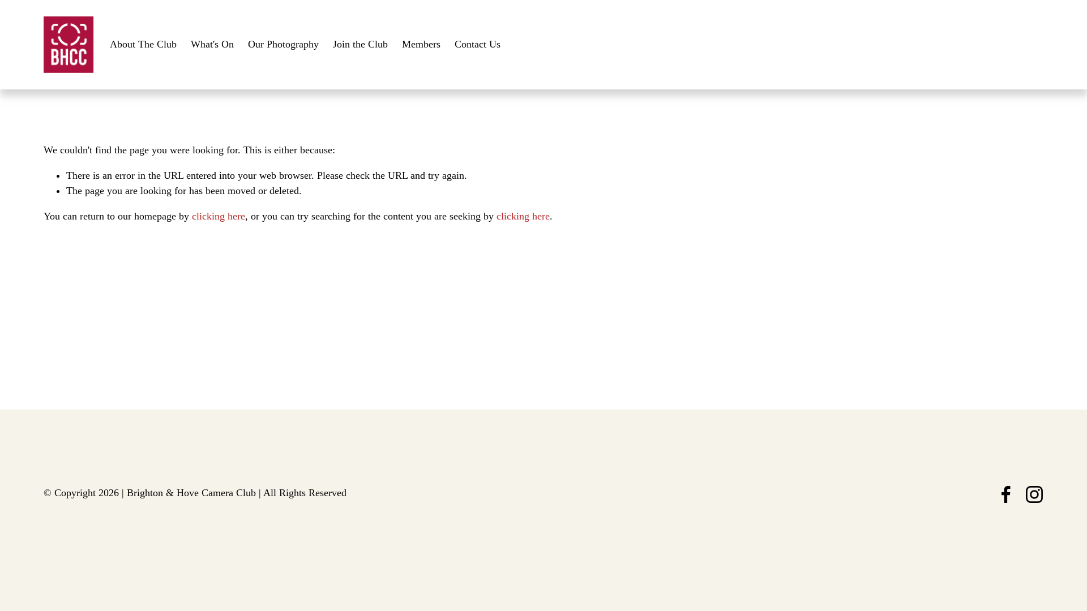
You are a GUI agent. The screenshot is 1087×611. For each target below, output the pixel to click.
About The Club (143, 44)
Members (421, 44)
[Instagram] (1034, 494)
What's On (212, 44)
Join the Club (360, 44)
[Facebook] (1006, 494)
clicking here (218, 216)
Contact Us (477, 44)
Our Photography (283, 44)
